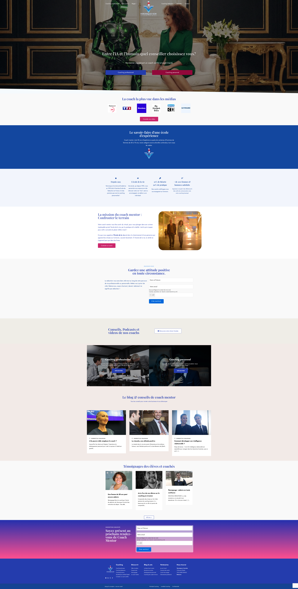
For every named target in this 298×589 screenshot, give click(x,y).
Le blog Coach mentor (149, 568)
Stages (133, 4)
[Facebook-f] (112, 578)
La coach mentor (135, 574)
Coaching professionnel (112, 4)
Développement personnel (150, 572)
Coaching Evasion (120, 572)
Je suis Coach (163, 568)
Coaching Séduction (167, 4)
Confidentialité (175, 586)
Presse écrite (134, 570)
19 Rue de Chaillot (181, 570)
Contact (187, 4)
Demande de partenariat (166, 574)
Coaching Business (120, 568)
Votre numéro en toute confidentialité (163, 292)
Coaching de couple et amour (151, 574)
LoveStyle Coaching (165, 586)
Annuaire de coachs (165, 570)
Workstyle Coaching (98, 438)
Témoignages (134, 572)
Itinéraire (179, 574)
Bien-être (179, 4)
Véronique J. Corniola (182, 568)
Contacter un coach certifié (122, 576)
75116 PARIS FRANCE (182, 572)
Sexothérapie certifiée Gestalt (122, 574)
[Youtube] (106, 578)
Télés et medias (134, 568)
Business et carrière (148, 570)
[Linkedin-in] (108, 578)
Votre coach (124, 4)
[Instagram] (110, 578)
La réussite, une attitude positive (143, 441)
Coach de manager (164, 572)
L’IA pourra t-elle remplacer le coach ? (103, 441)
